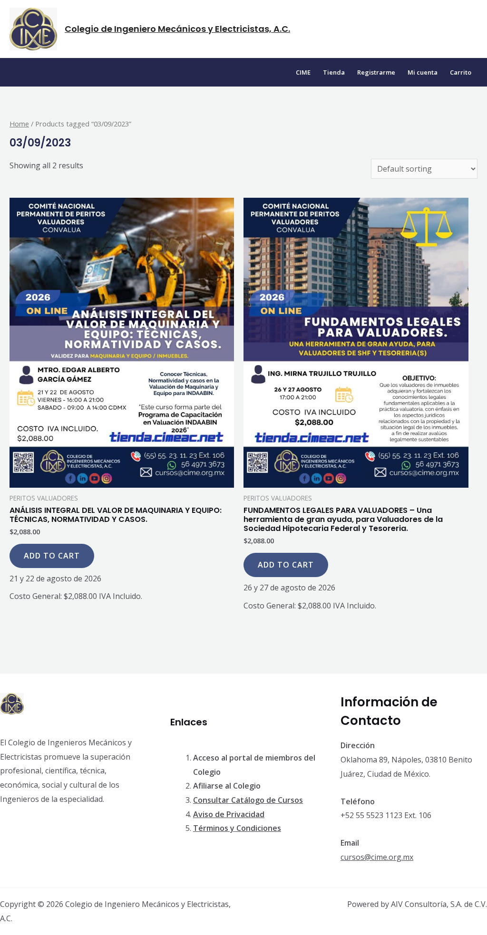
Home (19, 123)
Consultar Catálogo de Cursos (248, 800)
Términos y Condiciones (237, 828)
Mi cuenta (423, 72)
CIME (303, 72)
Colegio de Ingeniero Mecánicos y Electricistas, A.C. (177, 29)
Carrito (460, 72)
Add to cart (52, 555)
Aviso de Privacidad (228, 814)
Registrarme (376, 72)
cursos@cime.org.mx (377, 857)
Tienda (334, 72)
